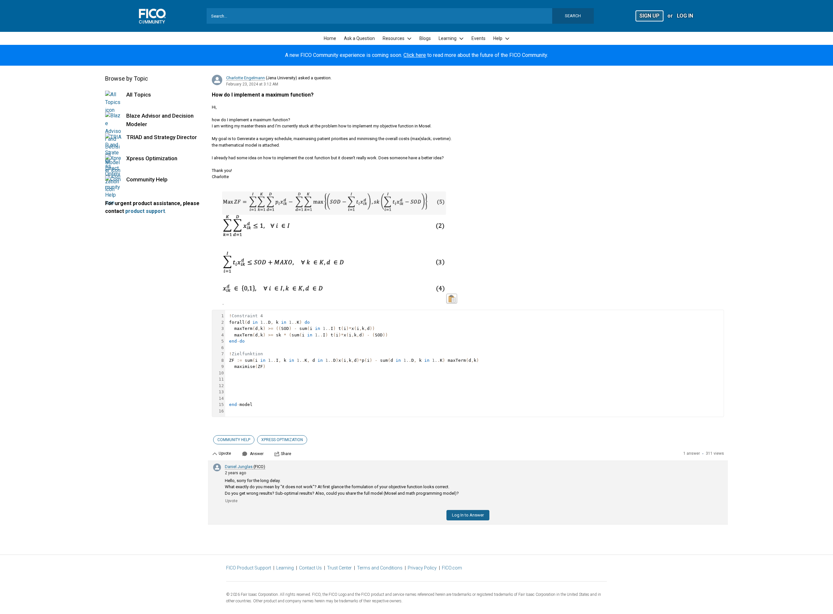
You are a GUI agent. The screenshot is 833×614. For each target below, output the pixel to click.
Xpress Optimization (151, 158)
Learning (285, 567)
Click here (414, 55)
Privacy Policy (422, 567)
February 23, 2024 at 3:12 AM (252, 84)
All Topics (138, 94)
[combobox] (400, 16)
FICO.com (452, 567)
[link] (330, 38)
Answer (257, 453)
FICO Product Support (248, 567)
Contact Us (310, 567)
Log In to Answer (468, 515)
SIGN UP (649, 16)
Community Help (147, 179)
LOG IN (685, 16)
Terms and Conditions (380, 567)
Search (573, 15)
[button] (649, 15)
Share (286, 453)
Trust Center (339, 567)
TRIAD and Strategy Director (161, 137)
